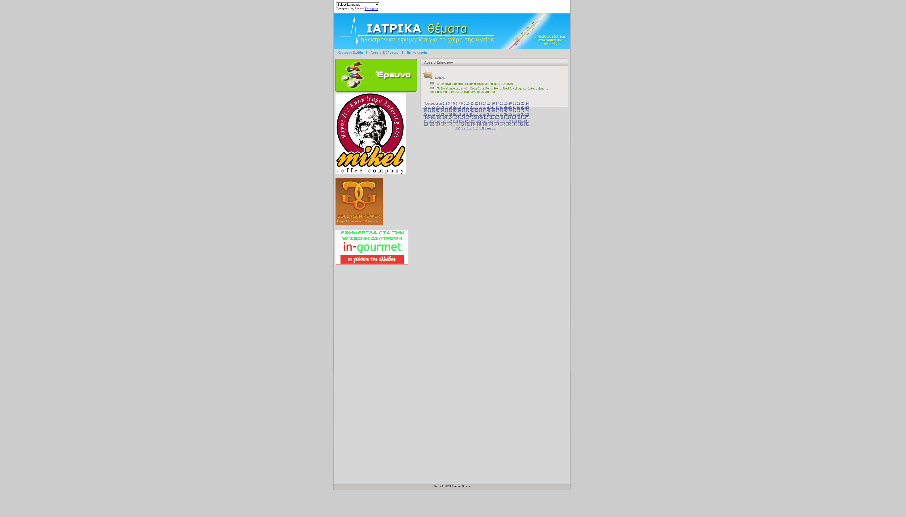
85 (467, 114)
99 (527, 114)
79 (442, 114)
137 (431, 124)
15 (489, 103)
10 (468, 103)
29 (442, 107)
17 (497, 103)
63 (480, 110)
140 (449, 124)
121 (443, 121)
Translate (371, 9)
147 (490, 124)
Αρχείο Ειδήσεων (384, 52)
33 (459, 107)
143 (467, 124)
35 (467, 107)
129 (490, 121)
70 (510, 110)
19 (506, 103)
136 (426, 124)
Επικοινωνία (417, 52)
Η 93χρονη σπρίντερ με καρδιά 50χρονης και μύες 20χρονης (475, 83)
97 (518, 114)
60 (467, 110)
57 (455, 110)
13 (480, 103)
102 (438, 117)
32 (455, 107)
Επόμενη (491, 128)
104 (450, 117)
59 (463, 110)
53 (438, 110)
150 (508, 124)
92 (497, 114)
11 (472, 103)
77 (433, 114)
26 (429, 107)
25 (425, 107)
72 (518, 110)
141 (455, 124)
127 (478, 121)
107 (468, 117)
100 (427, 117)
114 (508, 117)
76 (429, 114)
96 (514, 114)
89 (484, 114)
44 (506, 107)
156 (469, 128)
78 (438, 114)
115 (514, 117)
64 (484, 110)
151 (514, 124)
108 (474, 117)
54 (442, 110)
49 (527, 107)
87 (476, 114)
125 (467, 121)
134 (520, 121)
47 (518, 107)
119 (431, 121)
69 (506, 110)
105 (456, 117)
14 (484, 103)
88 (480, 114)
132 (508, 121)
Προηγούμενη (433, 103)
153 (526, 124)
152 (520, 124)
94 (506, 114)
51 (429, 110)
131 (502, 121)
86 (472, 114)
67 (497, 110)
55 (446, 110)
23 (522, 103)
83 (459, 114)
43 (501, 107)
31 (450, 107)
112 (497, 117)
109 (480, 117)
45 (510, 107)
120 (437, 121)
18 (501, 103)
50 (425, 110)
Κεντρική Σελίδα (350, 52)
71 (514, 110)
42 (497, 107)
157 (475, 128)
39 (484, 107)
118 (426, 121)
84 (463, 114)
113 (502, 117)
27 (433, 107)
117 (525, 117)
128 (484, 121)
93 (501, 114)
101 (433, 117)
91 (493, 114)
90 (489, 114)
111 (491, 117)
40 (489, 107)
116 (519, 117)
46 (514, 107)
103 (444, 117)
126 (472, 121)
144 (473, 124)
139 (443, 124)
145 (479, 124)
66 (493, 110)
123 (455, 121)
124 (461, 121)
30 (446, 107)
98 (522, 114)
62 (476, 110)
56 (450, 110)
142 (461, 124)
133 (514, 121)
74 (527, 110)
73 (522, 110)
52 (433, 110)
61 (472, 110)
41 (493, 107)
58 (459, 110)
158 (481, 128)
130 (496, 121)
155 (463, 128)
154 (457, 128)
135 (526, 121)
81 (450, 114)
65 (489, 110)
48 (522, 107)
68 (501, 110)
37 (476, 107)
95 (510, 114)
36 (472, 107)
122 (449, 121)
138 (437, 124)
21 (514, 103)
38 (480, 107)
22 (518, 103)
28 (438, 107)
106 (462, 117)
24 (527, 103)
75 (425, 114)
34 (463, 107)
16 (493, 103)
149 (502, 124)
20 (510, 103)
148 (496, 124)
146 (484, 124)
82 (455, 114)
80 (446, 114)
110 (486, 117)
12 (476, 103)
